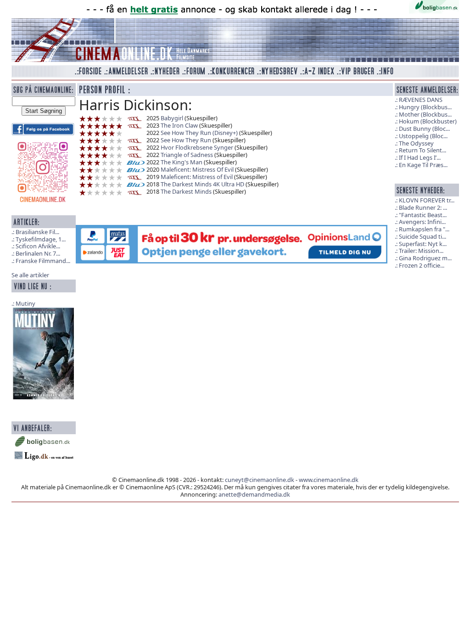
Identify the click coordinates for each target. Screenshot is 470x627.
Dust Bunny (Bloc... (424, 128)
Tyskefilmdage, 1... (41, 239)
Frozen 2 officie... (421, 265)
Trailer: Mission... (421, 250)
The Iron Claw (179, 125)
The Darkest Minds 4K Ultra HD (202, 184)
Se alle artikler (30, 275)
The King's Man (181, 162)
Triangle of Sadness (187, 155)
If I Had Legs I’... (420, 157)
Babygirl (172, 118)
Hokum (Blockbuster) (428, 121)
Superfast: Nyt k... (423, 244)
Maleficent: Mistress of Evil (197, 177)
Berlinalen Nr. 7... (38, 253)
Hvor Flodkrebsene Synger (197, 147)
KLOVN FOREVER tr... (426, 200)
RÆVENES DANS (420, 99)
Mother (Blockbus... (425, 114)
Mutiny (25, 303)
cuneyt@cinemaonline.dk (259, 480)
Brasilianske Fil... (37, 232)
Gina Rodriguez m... (425, 258)
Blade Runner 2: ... (423, 207)
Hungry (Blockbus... (425, 107)
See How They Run (186, 140)
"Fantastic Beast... (423, 215)
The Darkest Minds (186, 191)
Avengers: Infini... (422, 222)
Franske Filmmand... (43, 261)
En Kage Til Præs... (423, 165)
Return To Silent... (422, 150)
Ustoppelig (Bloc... (423, 136)
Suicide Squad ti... (422, 236)
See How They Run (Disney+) (199, 133)
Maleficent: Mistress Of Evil (197, 169)
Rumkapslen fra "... (424, 229)
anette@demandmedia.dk (254, 494)
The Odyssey (416, 143)
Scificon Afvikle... (38, 246)
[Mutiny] (43, 352)
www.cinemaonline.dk (328, 480)
